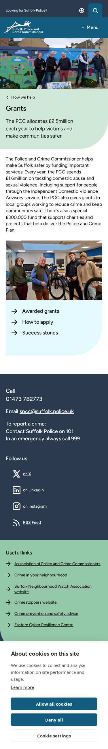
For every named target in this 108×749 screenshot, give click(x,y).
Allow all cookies (54, 704)
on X (31, 473)
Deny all (54, 720)
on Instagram (35, 506)
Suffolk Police (35, 10)
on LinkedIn (33, 490)
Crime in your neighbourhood (40, 575)
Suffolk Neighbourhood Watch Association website (53, 589)
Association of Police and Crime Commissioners (57, 563)
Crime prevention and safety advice (46, 613)
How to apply (37, 322)
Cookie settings (54, 736)
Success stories (40, 333)
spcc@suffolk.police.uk (47, 411)
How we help (23, 97)
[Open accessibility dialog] (81, 10)
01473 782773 (24, 398)
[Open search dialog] (95, 10)
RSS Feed (32, 522)
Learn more (22, 687)
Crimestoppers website (35, 602)
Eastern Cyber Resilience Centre (43, 624)
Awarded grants (40, 311)
